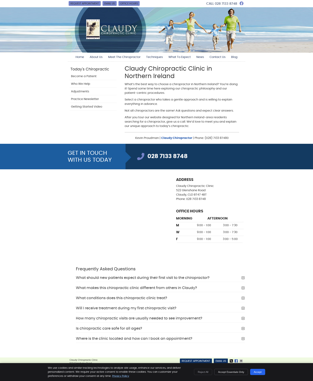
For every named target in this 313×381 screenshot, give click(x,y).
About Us (96, 57)
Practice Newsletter (85, 99)
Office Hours (129, 3)
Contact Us (218, 57)
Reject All (203, 371)
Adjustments (80, 91)
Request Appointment (84, 3)
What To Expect (179, 57)
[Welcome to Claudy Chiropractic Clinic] (113, 39)
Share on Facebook (237, 361)
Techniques (154, 57)
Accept (258, 371)
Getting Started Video (86, 106)
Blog (234, 57)
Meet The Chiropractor (124, 57)
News (200, 57)
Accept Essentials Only (231, 371)
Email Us (109, 3)
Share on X (232, 361)
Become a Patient (84, 76)
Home (80, 57)
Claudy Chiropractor (176, 138)
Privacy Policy (120, 376)
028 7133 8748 (226, 3)
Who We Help (80, 83)
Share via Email (241, 361)
